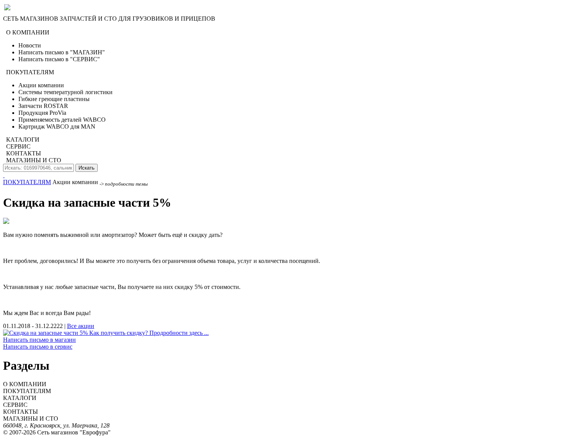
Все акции (80, 326)
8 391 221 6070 (22, 25)
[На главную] (4, 175)
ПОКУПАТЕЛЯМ (27, 182)
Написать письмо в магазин (39, 339)
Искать (87, 168)
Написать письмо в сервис (37, 346)
